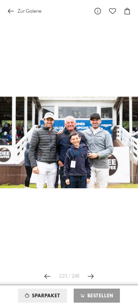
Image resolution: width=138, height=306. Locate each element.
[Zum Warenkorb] (127, 11)
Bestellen (99, 296)
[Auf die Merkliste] (113, 11)
